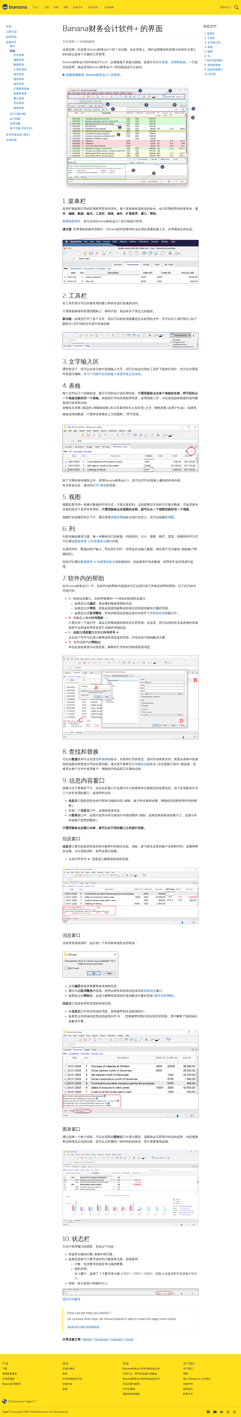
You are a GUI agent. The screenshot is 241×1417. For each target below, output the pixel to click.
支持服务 (109, 7)
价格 (56, 7)
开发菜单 (19, 103)
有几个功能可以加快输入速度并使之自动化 (112, 374)
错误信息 (159, 613)
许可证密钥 (129, 1389)
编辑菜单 (19, 60)
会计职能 (15, 118)
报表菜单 (19, 79)
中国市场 (11, 140)
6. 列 (207, 56)
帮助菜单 (72, 221)
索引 (12, 46)
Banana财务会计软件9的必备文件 (141, 1368)
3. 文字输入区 (212, 42)
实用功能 (15, 123)
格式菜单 (19, 74)
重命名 (142, 764)
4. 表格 (208, 47)
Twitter (87, 1339)
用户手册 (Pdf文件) (21, 128)
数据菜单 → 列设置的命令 (98, 562)
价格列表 (67, 1383)
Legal (5, 1411)
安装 (8, 26)
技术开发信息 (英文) (18, 134)
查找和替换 (100, 759)
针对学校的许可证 (72, 1378)
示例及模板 (8, 1378)
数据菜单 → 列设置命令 (90, 541)
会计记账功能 (18, 114)
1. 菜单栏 (209, 33)
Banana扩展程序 (11, 1383)
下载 (46, 7)
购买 (65, 1373)
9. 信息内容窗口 (213, 69)
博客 (65, 7)
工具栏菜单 (20, 69)
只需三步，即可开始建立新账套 (140, 1373)
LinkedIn (117, 1339)
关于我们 (188, 1368)
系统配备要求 (9, 1373)
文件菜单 (19, 55)
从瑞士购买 (69, 1368)
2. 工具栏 (209, 38)
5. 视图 (208, 51)
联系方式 (188, 1393)
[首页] (14, 7)
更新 (65, 1389)
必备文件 (78, 7)
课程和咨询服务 (131, 1393)
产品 (35, 7)
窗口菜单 (19, 98)
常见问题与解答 (131, 1383)
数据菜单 (19, 64)
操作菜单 (19, 83)
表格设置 (117, 517)
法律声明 (188, 1383)
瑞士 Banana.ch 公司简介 (197, 1378)
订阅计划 (11, 31)
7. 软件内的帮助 (213, 60)
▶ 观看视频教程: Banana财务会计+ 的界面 (91, 75)
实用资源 (93, 7)
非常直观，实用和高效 (171, 62)
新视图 (169, 517)
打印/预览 (99, 485)
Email (129, 1339)
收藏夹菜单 (20, 93)
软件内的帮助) (164, 996)
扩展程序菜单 (21, 88)
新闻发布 (188, 1389)
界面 (12, 51)
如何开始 (11, 37)
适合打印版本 (72, 1299)
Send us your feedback (83, 1327)
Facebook (101, 1339)
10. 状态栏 (210, 74)
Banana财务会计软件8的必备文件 (141, 1378)
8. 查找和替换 (212, 65)
